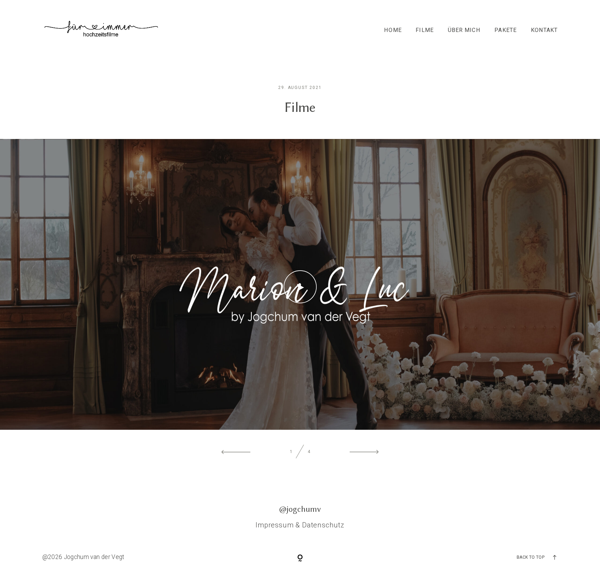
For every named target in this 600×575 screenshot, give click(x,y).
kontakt (544, 30)
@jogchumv (300, 509)
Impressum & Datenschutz (300, 525)
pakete (505, 30)
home (393, 30)
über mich (464, 30)
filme (425, 30)
